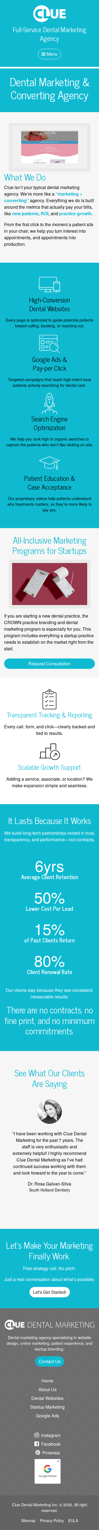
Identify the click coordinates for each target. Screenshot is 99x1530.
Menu (51, 54)
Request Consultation (49, 663)
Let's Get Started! (49, 1292)
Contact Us (50, 1361)
